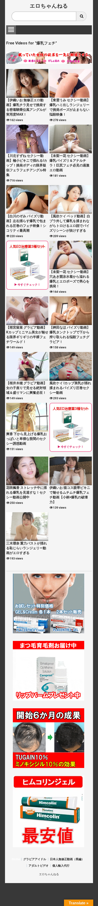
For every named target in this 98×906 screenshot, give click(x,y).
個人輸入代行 (60, 865)
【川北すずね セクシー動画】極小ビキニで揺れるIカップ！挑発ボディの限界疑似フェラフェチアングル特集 (26, 165)
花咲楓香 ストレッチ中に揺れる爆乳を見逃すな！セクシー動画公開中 (26, 492)
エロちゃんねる (49, 6)
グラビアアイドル (34, 859)
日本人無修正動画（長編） (67, 859)
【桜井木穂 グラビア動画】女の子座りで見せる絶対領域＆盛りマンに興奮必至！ (26, 387)
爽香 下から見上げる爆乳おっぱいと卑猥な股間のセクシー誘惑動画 (26, 438)
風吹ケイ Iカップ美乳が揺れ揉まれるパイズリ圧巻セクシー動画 (70, 387)
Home (16, 859)
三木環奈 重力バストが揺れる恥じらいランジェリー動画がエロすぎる (26, 548)
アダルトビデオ (39, 865)
